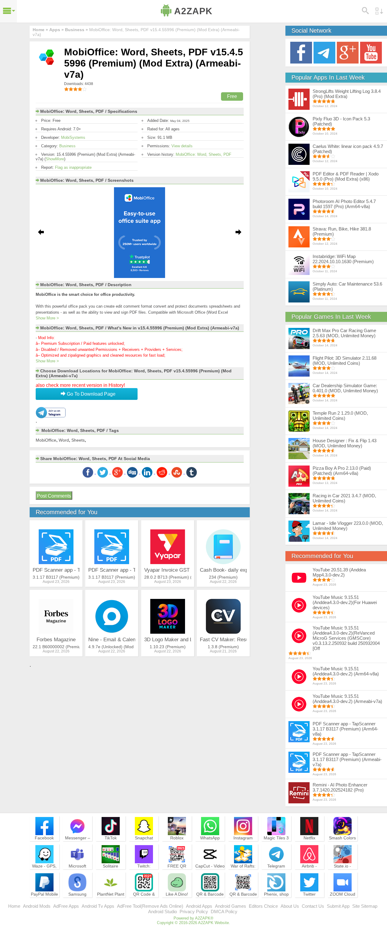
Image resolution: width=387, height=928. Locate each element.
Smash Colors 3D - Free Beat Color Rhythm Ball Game (342, 846)
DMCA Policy (224, 911)
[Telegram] (324, 52)
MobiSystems (73, 137)
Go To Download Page (90, 394)
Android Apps (199, 906)
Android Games (230, 906)
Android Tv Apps (98, 906)
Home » (40, 29)
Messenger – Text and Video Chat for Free (77, 843)
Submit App (338, 906)
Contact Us (313, 906)
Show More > (47, 318)
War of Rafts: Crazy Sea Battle (243, 871)
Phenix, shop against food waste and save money (276, 902)
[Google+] (348, 52)
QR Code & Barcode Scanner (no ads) (144, 902)
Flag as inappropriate (73, 167)
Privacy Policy (194, 911)
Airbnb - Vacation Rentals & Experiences (309, 874)
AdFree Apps (66, 906)
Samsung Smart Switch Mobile (77, 899)
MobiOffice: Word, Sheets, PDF (203, 154)
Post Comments (54, 495)
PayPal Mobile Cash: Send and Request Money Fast (44, 902)
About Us (290, 906)
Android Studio (162, 911)
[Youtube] (371, 52)
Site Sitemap (364, 906)
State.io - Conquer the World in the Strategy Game (342, 874)
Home (14, 906)
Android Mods (36, 906)
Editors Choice (263, 906)
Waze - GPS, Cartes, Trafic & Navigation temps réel (44, 874)
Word (64, 440)
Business (67, 146)
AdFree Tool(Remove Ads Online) (150, 906)
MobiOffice (46, 440)
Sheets (78, 440)
